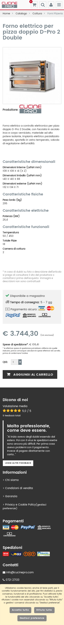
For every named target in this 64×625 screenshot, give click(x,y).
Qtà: (5, 362)
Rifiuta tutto (44, 610)
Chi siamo (12, 480)
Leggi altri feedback (18, 463)
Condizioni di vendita (19, 488)
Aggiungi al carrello (32, 374)
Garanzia (11, 496)
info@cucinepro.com (19, 572)
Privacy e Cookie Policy (20, 505)
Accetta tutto (20, 610)
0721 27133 (12, 580)
